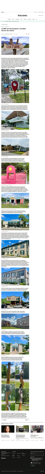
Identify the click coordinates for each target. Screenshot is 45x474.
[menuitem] (41, 15)
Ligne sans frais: (5, 455)
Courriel (33, 453)
